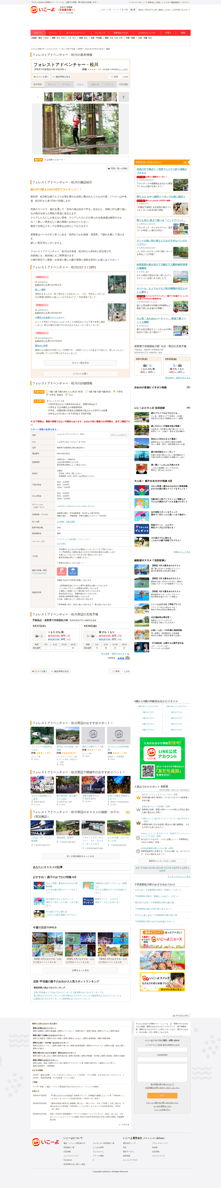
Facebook (68, 1160)
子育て (168, 33)
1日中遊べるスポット (182, 10)
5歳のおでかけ (177, 718)
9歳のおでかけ (177, 730)
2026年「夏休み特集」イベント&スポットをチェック (54, 1075)
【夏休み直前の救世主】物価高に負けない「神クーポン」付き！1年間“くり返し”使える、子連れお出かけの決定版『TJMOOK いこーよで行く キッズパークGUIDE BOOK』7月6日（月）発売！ (87, 1106)
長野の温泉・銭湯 (40, 1063)
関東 (53, 38)
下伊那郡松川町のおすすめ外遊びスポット (155, 921)
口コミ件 (123, 69)
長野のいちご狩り (107, 1063)
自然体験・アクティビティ (80, 539)
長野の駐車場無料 (78, 1046)
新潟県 (152, 868)
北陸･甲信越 (141, 868)
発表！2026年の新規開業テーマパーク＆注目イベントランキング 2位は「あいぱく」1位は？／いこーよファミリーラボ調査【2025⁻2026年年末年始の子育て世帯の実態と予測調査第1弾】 (87, 1117)
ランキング (100, 33)
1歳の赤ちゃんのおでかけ (176, 706)
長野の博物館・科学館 (90, 1056)
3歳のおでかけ (177, 712)
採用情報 (126, 1156)
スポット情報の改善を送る (44, 429)
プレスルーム (98, 1152)
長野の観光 (114, 1031)
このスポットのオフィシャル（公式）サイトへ (76, 506)
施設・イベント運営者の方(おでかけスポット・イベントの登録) (72, 1087)
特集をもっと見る (182, 552)
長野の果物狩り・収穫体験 (43, 1066)
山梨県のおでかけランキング (47, 999)
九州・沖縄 (142, 38)
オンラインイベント (75, 33)
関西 (107, 38)
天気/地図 (123, 84)
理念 (125, 1147)
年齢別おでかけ (121, 33)
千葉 (69, 38)
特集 (183, 33)
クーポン (66, 84)
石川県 (168, 868)
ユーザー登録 (38, 1087)
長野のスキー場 (55, 1063)
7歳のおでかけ (177, 724)
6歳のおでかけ (148, 724)
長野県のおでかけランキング (76, 999)
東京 (58, 38)
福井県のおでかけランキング (105, 995)
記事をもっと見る (80, 970)
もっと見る (123, 1124)
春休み (141, 10)
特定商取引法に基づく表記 (74, 1164)
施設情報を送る (63, 76)
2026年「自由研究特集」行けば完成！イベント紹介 (54, 1078)
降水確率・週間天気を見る (113, 654)
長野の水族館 (119, 1056)
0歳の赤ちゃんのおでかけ (148, 706)
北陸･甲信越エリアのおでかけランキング (53, 992)
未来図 (155, 1147)
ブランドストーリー (160, 1143)
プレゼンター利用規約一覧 (103, 1143)
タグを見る (61, 543)
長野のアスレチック (95, 1046)
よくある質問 (98, 1147)
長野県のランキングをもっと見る (162, 861)
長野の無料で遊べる (61, 1046)
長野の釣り (80, 1031)
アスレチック (62, 539)
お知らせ (95, 84)
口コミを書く (42, 76)
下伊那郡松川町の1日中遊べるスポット (153, 909)
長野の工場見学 (39, 1038)
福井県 (176, 868)
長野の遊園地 (38, 1031)
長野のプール (103, 1031)
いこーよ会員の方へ (162, 1110)
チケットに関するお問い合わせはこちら (162, 1103)
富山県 (160, 868)
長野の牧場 (91, 1031)
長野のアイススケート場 (73, 1063)
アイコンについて (39, 573)
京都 (116, 38)
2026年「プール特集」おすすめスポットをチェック (100, 1075)
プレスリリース (158, 1156)
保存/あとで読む (154, 2)
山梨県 (184, 868)
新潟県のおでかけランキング (88, 992)
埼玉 (74, 38)
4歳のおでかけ (148, 718)
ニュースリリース (71, 1156)
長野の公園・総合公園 (114, 1046)
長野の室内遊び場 (60, 1056)
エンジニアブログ (130, 1160)
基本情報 (37, 84)
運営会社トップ (129, 1143)
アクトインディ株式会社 (154, 1138)
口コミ (80, 84)
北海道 (46, 38)
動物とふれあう (165, 10)
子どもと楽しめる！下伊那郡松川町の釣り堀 (156, 915)
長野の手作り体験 (54, 1038)
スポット (38, 33)
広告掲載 (67, 1152)
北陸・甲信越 (96, 38)
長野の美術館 (106, 1056)
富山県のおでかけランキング (47, 995)
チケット (52, 84)
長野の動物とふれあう (72, 1038)
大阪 (111, 38)
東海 (81, 38)
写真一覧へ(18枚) (119, 168)
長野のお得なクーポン (42, 1046)
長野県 (162, 871)
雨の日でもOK (151, 10)
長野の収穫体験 (89, 1038)
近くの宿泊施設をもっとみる (80, 856)
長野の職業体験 (104, 1038)
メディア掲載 (98, 1156)
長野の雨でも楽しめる (42, 1056)
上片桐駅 (60, 522)
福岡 (150, 38)
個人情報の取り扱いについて (162, 1084)
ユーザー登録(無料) (171, 2)
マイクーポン (137, 2)
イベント (53, 33)
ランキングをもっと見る (179, 876)
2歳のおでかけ (148, 712)
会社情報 (155, 1152)
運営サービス (128, 1152)
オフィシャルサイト (119, 435)
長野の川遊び (38, 1048)
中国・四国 (130, 38)
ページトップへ (182, 1016)
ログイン (185, 2)
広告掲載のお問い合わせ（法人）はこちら (162, 1088)
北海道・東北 (36, 38)
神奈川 (64, 38)
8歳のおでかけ (148, 730)
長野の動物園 (50, 1031)
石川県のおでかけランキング (76, 995)
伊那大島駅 (70, 522)
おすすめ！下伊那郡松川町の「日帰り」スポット (158, 890)
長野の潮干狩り (91, 1063)
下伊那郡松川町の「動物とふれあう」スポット (157, 896)
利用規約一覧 (69, 1147)
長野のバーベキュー (66, 1031)
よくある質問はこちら (162, 1106)
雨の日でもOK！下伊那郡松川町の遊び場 (154, 902)
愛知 (85, 38)
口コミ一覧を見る (80, 363)
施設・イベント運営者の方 (74, 1143)
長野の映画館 (74, 1056)
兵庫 (121, 38)
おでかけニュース (146, 33)
